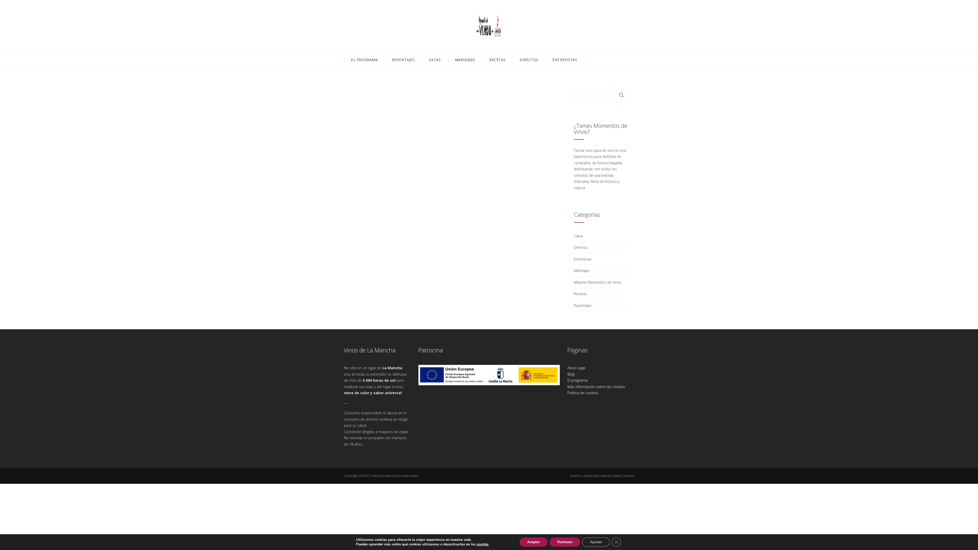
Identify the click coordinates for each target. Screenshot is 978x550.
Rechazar (565, 542)
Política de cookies (582, 392)
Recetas (497, 59)
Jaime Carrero (624, 475)
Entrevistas (564, 59)
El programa (364, 59)
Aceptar (533, 542)
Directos (529, 59)
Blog (571, 374)
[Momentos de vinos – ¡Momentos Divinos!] (489, 25)
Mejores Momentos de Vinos (597, 282)
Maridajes (465, 59)
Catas (435, 59)
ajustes (482, 544)
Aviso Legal (576, 367)
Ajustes (596, 542)
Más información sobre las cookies (596, 386)
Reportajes (403, 59)
